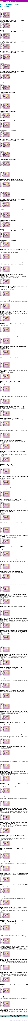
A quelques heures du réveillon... (6, 748)
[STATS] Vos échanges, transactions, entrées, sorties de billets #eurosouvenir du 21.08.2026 (12, 82)
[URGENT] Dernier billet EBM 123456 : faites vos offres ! (12, 406)
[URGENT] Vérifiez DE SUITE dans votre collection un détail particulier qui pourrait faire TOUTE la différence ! (13, 897)
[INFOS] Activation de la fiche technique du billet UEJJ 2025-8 (14, 884)
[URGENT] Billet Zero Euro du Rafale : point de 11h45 (12, 690)
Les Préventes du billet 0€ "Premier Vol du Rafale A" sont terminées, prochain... (14, 668)
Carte (8, 1020)
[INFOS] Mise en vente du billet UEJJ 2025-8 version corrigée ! (14, 873)
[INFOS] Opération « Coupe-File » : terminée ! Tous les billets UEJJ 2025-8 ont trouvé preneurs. (13, 823)
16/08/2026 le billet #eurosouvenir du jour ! (9, 220)
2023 (18, 1015)
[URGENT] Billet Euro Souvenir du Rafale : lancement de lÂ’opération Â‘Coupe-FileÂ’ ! (12, 836)
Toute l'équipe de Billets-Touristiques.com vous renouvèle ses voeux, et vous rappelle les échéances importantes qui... (13, 737)
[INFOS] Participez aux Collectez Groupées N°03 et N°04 (12, 499)
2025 (11, 1015)
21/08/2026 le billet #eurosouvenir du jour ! (9, 111)
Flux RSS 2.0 (4, 9)
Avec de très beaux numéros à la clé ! (6, 372)
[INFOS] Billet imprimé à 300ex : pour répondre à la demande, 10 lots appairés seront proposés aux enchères (13, 908)
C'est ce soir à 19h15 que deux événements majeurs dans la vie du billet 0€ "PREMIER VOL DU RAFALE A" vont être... (13, 289)
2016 (15, 1016)
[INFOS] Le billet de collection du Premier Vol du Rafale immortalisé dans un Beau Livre (12, 358)
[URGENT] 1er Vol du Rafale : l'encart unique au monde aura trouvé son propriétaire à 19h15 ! (13, 287)
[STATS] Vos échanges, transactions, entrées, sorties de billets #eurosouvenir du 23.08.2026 (12, 140)
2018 (8, 1016)
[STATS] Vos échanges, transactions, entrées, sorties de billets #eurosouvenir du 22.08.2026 (12, 21)
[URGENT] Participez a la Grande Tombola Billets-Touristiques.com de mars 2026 (11, 465)
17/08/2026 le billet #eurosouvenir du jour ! (9, 189)
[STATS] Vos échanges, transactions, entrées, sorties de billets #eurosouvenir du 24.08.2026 (12, 169)
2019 (5, 1016)
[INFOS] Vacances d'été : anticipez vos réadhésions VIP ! (12, 334)
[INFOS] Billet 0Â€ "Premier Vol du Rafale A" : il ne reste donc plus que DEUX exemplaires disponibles (13, 299)
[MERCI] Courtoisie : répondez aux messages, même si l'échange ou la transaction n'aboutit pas (12, 997)
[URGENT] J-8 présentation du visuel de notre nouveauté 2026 (14, 984)
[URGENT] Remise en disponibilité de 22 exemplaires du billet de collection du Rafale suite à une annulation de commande (13, 631)
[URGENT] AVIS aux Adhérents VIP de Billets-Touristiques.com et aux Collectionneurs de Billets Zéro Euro (14, 947)
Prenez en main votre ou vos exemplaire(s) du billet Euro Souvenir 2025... (13, 898)
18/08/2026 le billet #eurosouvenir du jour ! (9, 159)
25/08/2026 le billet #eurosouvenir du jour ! (9, 120)
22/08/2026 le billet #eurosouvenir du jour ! (9, 150)
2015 (18, 1016)
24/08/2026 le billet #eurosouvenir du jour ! (9, 92)
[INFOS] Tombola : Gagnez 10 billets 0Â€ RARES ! (11, 440)
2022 (21, 1015)
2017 (12, 1016)
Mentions (21, 1020)
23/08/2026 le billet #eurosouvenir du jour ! (9, 130)
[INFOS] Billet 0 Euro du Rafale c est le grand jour (11, 571)
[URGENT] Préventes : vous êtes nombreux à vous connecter (13, 711)
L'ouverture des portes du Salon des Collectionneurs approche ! (11, 572)
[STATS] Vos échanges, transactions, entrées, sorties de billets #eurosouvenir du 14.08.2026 (12, 230)
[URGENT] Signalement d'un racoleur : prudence (11, 179)
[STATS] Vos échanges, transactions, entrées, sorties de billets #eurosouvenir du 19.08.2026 (12, 52)
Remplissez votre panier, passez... (6, 348)
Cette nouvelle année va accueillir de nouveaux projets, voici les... (11, 645)
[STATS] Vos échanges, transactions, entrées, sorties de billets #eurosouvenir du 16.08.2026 (12, 200)
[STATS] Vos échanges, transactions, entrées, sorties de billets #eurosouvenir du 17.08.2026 (12, 31)
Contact (17, 1020)
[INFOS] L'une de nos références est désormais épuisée (12, 487)
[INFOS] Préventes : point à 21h (7, 700)
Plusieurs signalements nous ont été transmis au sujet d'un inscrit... (12, 180)
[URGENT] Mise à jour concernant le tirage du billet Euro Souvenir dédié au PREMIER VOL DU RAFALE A (12, 797)
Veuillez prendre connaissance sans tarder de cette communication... (12, 691)
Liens (14, 1020)
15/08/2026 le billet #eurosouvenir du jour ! (9, 240)
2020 (2, 1016)
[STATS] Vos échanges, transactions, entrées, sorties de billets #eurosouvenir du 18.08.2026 (12, 42)
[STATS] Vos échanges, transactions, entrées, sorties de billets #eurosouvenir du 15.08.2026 (12, 210)
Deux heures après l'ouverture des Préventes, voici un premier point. (12, 702)
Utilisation (25, 1020)
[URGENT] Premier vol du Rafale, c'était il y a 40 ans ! (12, 323)
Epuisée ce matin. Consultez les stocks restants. (8, 537)
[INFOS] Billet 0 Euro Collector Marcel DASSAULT (11, 429)
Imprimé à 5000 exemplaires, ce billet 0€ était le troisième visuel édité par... (13, 419)
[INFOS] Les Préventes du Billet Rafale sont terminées (12, 667)
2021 (24, 1015)
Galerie (11, 1020)
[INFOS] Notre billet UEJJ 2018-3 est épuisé (9, 418)
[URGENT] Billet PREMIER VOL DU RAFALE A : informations (13, 722)
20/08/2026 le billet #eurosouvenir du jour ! (9, 62)
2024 (14, 1015)
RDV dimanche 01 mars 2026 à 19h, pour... (7, 478)
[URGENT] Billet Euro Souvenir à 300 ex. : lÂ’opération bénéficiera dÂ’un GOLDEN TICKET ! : (12, 921)
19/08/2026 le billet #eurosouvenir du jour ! (9, 101)
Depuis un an (6, 1015)
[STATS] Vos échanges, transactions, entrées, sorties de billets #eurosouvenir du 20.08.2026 (12, 72)
